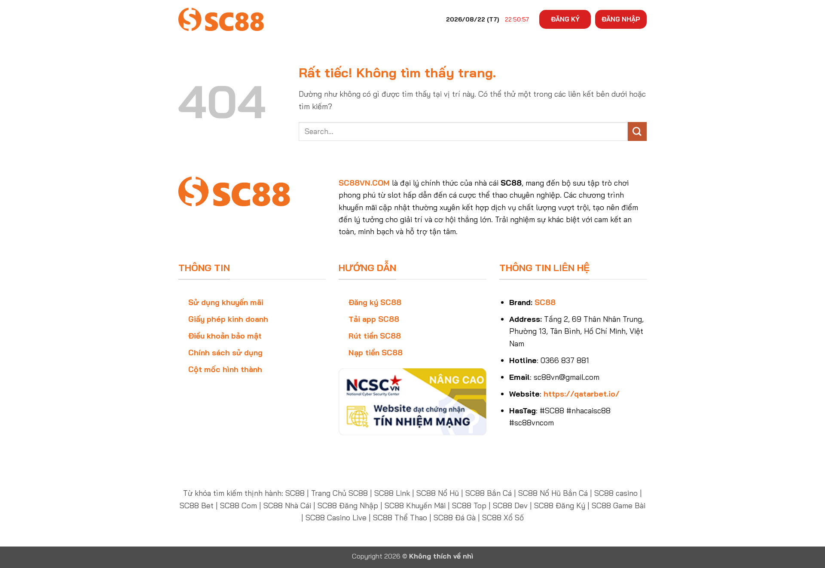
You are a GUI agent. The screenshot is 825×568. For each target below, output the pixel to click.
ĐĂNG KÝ (565, 19)
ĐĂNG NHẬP (621, 19)
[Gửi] (637, 131)
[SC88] (221, 19)
